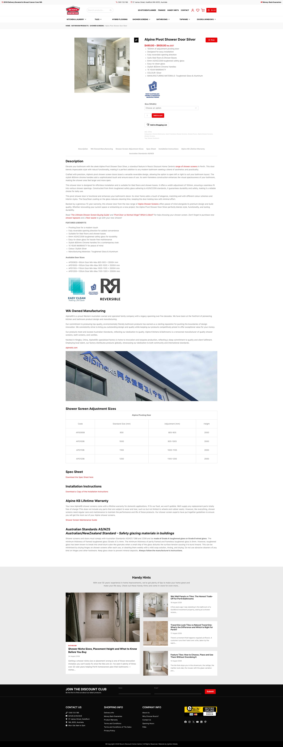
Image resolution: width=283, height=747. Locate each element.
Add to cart (158, 115)
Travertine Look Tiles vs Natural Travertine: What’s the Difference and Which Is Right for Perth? (192, 627)
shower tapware (73, 218)
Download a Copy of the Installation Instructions (87, 492)
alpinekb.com (71, 348)
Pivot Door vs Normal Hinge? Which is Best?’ (134, 215)
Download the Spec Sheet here (79, 477)
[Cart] (203, 10)
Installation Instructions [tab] (169, 149)
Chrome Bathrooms (158, 134)
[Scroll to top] (277, 738)
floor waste (91, 218)
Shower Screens (140, 19)
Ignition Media (172, 744)
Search (111, 10)
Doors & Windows (205, 19)
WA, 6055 (72, 722)
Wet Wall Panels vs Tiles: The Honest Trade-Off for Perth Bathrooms (192, 597)
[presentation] (103, 617)
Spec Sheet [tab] (151, 149)
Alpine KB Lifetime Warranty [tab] (193, 149)
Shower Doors (192, 134)
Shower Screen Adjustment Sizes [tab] (129, 149)
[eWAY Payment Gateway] (200, 711)
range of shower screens (186, 166)
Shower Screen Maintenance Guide (81, 520)
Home (68, 26)
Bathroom (72, 645)
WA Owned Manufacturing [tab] (102, 149)
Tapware (184, 19)
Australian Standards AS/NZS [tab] (141, 153)
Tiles (97, 19)
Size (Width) (150, 104)
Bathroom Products (80, 26)
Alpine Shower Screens (205, 134)
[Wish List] (197, 10)
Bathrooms (162, 19)
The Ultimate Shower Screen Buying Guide (90, 215)
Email (156, 688)
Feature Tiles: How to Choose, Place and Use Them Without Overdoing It (192, 656)
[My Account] (192, 10)
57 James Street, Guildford (78, 719)
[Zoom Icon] (136, 40)
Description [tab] (83, 149)
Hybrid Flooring (119, 19)
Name (120, 688)
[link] (211, 10)
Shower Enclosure (153, 138)
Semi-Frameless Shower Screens (176, 134)
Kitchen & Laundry (75, 19)
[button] (156, 125)
